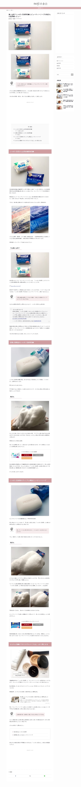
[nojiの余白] (40, 3)
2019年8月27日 (37, 321)
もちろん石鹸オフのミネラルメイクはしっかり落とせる (28, 140)
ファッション (60, 60)
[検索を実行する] (72, 74)
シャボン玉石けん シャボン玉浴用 (29, 451)
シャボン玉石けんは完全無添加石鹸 (23, 129)
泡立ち (18, 134)
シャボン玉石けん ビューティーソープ (30, 621)
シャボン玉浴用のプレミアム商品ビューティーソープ (28, 136)
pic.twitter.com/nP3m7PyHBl (19, 318)
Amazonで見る (38, 455)
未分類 (59, 63)
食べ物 (59, 68)
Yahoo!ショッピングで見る (27, 627)
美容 (14, 18)
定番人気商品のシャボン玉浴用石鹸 (23, 133)
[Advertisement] (30, 111)
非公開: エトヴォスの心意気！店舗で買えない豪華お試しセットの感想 (34, 697)
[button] (16, 776)
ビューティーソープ (15, 286)
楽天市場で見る (26, 455)
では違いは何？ (20, 130)
